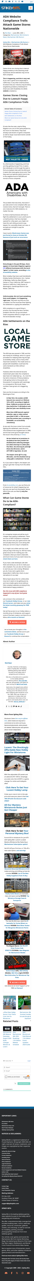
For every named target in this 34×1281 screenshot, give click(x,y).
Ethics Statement (6, 1161)
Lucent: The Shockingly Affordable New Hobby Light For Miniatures (16, 750)
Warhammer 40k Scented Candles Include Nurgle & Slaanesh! (25, 1015)
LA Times (23, 435)
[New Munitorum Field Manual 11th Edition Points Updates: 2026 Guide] (27, 1027)
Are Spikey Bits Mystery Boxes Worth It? (12, 1176)
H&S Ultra (14, 973)
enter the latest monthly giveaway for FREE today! (16, 605)
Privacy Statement (6, 1155)
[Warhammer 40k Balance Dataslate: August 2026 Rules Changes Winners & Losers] (7, 1027)
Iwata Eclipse (10, 971)
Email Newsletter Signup (8, 1190)
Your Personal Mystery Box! (17, 832)
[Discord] (19, 706)
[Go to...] (30, 8)
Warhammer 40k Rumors (15, 37)
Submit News (5, 1188)
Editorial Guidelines (7, 1166)
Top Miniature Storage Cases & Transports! (18, 898)
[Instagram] (11, 706)
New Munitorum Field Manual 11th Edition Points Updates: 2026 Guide (27, 1038)
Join (31, 2)
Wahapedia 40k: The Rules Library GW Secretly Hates (15, 1258)
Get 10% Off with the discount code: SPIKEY (16, 798)
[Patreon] (14, 706)
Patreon (2, 1)
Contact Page (5, 1186)
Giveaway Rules (6, 1157)
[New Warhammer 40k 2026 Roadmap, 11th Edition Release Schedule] (17, 1027)
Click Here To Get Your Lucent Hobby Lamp (17, 788)
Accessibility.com (12, 485)
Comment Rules (6, 1153)
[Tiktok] (21, 706)
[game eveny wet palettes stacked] (17, 141)
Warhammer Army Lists (8, 1125)
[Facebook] (6, 706)
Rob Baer (8, 33)
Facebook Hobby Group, (14, 601)
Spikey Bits (6, 42)
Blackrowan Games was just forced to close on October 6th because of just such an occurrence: (16, 235)
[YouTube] (28, 1273)
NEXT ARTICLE (26, 1007)
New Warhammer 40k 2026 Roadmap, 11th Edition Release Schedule (17, 1038)
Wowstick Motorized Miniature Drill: (17, 869)
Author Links (5, 1172)
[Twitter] (9, 706)
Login (29, 1061)
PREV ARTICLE (8, 1007)
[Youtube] (16, 706)
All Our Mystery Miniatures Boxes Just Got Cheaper (15, 807)
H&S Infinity (24, 971)
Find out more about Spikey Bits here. (15, 1256)
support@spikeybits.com (10, 1203)
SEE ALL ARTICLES (19, 701)
